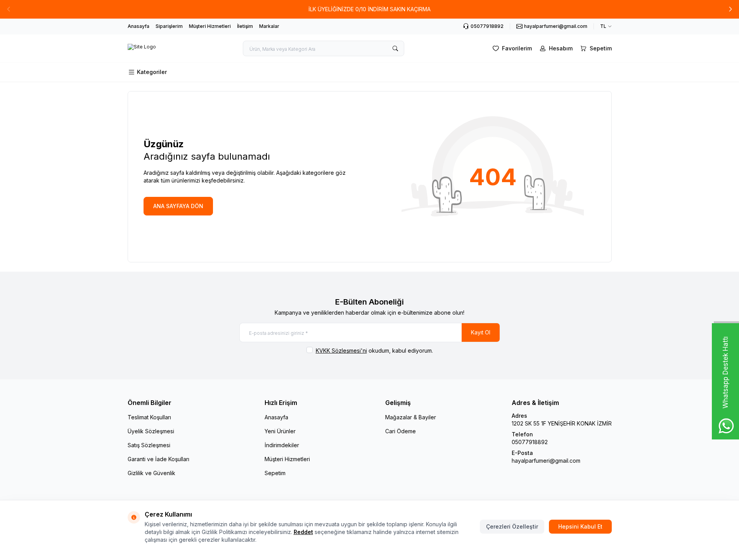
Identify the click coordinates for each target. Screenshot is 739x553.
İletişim (245, 26)
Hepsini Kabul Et (580, 526)
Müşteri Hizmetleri (210, 26)
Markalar (269, 26)
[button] (730, 9)
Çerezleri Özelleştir (512, 526)
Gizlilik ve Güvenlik (151, 473)
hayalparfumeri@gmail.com (546, 460)
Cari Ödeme (400, 431)
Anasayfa (138, 26)
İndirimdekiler (282, 445)
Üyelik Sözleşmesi (151, 431)
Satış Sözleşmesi (149, 445)
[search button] (395, 48)
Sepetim (275, 473)
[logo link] (142, 48)
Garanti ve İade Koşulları (158, 459)
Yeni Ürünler (280, 431)
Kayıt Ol (480, 332)
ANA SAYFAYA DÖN (178, 206)
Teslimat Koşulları (149, 417)
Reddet (303, 532)
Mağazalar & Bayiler (410, 417)
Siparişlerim (169, 26)
